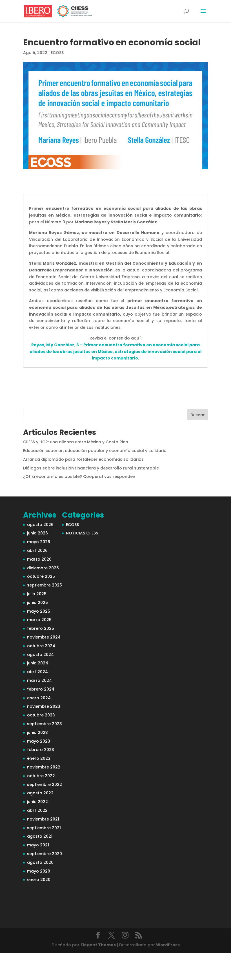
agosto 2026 (40, 524)
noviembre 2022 (43, 767)
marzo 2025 (39, 619)
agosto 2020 (40, 862)
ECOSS (57, 52)
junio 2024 (37, 663)
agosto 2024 (40, 654)
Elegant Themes (98, 945)
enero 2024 (39, 698)
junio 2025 (37, 602)
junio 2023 (37, 732)
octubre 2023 (41, 715)
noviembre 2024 (44, 637)
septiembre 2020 (44, 854)
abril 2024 (37, 672)
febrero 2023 (40, 749)
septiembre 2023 (44, 724)
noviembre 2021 (43, 819)
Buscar (197, 415)
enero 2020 (38, 879)
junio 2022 (37, 801)
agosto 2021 (39, 836)
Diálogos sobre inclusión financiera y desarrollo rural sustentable (91, 468)
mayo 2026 (38, 542)
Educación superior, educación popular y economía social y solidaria (94, 450)
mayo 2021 (38, 845)
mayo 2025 (38, 611)
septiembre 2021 (44, 828)
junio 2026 (37, 533)
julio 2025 (36, 594)
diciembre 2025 (43, 568)
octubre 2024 (41, 646)
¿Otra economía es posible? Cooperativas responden (79, 476)
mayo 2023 (38, 741)
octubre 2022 (41, 776)
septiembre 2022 (44, 784)
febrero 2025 (40, 628)
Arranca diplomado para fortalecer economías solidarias (83, 459)
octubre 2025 (41, 576)
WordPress (168, 945)
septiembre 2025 (44, 585)
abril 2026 (37, 550)
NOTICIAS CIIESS (82, 533)
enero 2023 (38, 758)
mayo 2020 (38, 871)
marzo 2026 (39, 559)
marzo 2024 (39, 680)
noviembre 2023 (43, 706)
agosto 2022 (40, 793)
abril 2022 (37, 810)
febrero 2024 (40, 689)
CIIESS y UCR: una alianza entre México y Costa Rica (75, 442)
